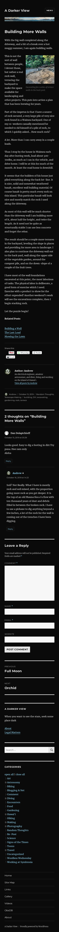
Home (8, 875)
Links (8, 889)
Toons (10, 846)
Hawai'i (11, 814)
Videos (8, 903)
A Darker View (17, 11)
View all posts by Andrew (26, 383)
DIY (34, 397)
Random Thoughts (45, 394)
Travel (10, 850)
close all (20, 774)
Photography (14, 826)
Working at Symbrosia (20, 862)
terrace (23, 400)
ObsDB (9, 910)
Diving (11, 798)
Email (9, 620)
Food (10, 806)
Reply (8, 461)
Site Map (10, 882)
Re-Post (11, 834)
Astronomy (13, 782)
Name (9, 606)
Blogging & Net (15, 790)
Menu (50, 10)
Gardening (13, 810)
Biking (11, 786)
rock (17, 400)
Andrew (12, 394)
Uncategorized (15, 854)
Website (9, 634)
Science (11, 838)
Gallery (8, 896)
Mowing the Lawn (15, 336)
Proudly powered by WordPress (34, 926)
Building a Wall (13, 328)
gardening (10, 400)
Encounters (13, 802)
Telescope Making (13, 397)
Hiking (11, 818)
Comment (11, 563)
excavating (42, 397)
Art (9, 778)
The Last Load (13, 332)
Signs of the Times (17, 842)
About (8, 728)
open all (9, 774)
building (28, 397)
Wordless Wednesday (19, 858)
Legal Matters (12, 732)
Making (11, 822)
